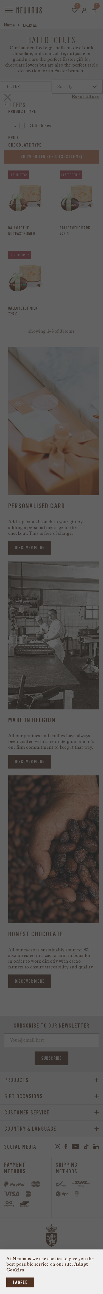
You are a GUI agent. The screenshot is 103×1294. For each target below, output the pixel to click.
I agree (20, 1282)
